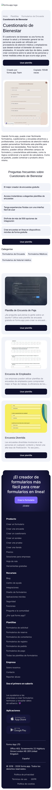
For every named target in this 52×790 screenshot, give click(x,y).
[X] (19, 689)
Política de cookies (26, 784)
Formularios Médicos (37, 254)
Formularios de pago (15, 651)
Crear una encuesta (15, 529)
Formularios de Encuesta (13, 254)
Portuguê (27, 742)
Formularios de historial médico (16, 260)
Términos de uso (19, 779)
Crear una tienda (13, 547)
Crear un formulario (15, 524)
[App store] (19, 719)
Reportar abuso (13, 677)
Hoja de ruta (12, 561)
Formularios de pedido (16, 646)
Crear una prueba (14, 543)
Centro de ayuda (14, 583)
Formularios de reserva (16, 632)
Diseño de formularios (16, 592)
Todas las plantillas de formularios (21, 655)
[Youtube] (24, 689)
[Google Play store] (19, 730)
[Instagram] (13, 689)
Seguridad (11, 601)
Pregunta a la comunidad (17, 610)
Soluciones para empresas (18, 556)
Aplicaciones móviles (16, 597)
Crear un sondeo (14, 538)
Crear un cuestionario (16, 533)
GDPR (33, 779)
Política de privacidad (24, 774)
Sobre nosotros (13, 667)
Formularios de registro (16, 641)
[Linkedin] (8, 689)
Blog (8, 578)
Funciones (10, 606)
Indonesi (26, 738)
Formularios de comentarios (19, 637)
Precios (9, 552)
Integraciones (12, 587)
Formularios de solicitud (17, 627)
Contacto (10, 672)
